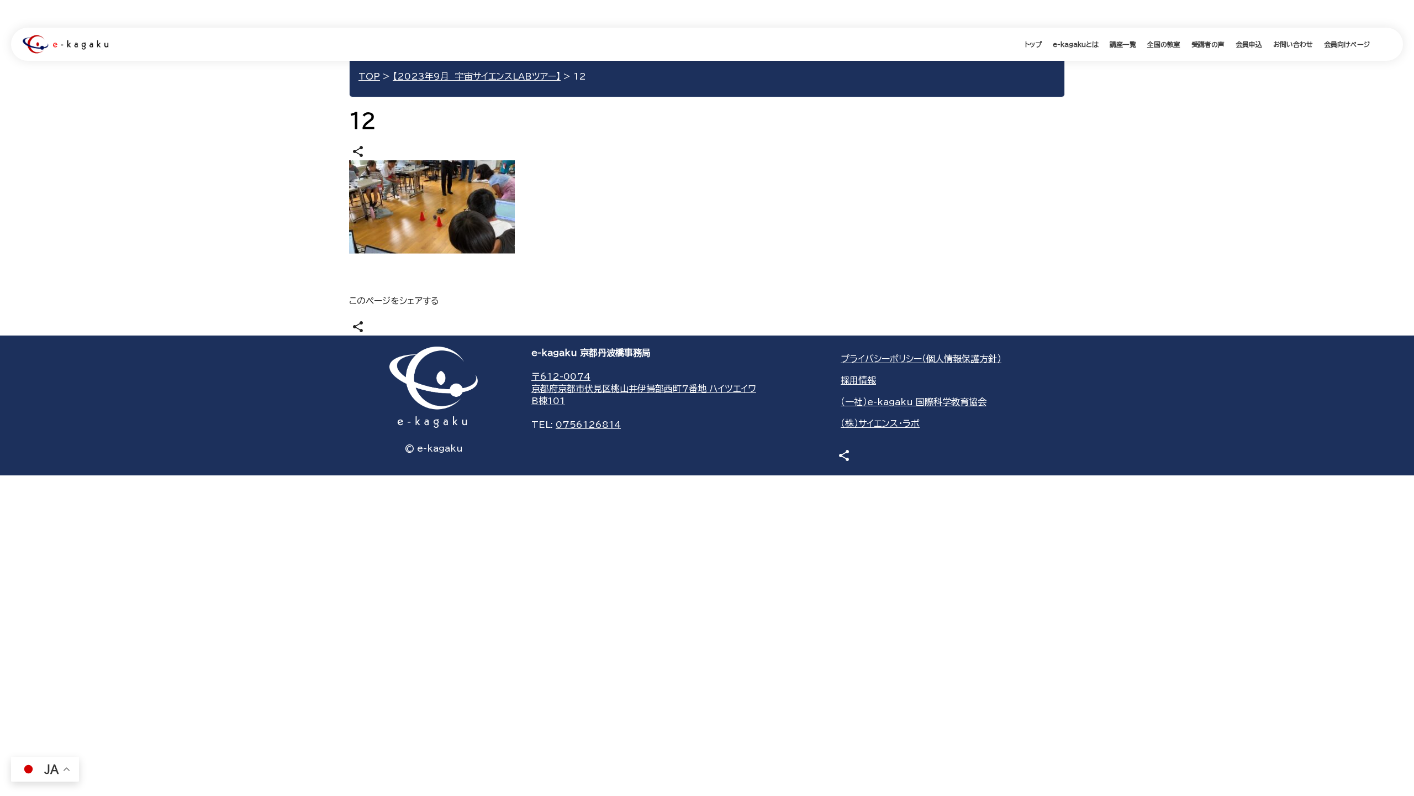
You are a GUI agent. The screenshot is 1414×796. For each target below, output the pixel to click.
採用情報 (858, 380)
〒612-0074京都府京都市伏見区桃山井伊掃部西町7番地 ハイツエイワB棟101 (643, 389)
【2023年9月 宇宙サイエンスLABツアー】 (477, 76)
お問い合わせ (1293, 44)
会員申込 (1249, 44)
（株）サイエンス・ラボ (880, 423)
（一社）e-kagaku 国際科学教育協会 (913, 401)
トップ (1033, 44)
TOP (369, 76)
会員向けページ (1347, 44)
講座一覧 (1123, 44)
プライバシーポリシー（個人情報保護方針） (921, 358)
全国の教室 (1163, 44)
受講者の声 (1208, 44)
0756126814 (588, 424)
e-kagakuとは (1076, 44)
